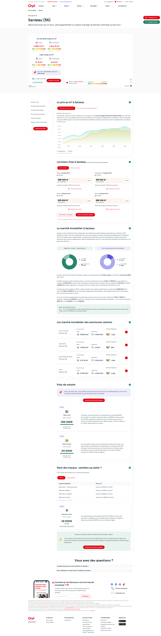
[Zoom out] (131, 82)
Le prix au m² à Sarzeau (70, 102)
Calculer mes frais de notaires (94, 400)
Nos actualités (49, 622)
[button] (94, 566)
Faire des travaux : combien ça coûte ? (79, 467)
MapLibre (127, 86)
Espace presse (86, 624)
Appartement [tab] (71, 477)
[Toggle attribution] (131, 86)
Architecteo (69, 500)
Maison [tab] (61, 477)
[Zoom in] (131, 79)
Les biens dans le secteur (38, 106)
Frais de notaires (36, 118)
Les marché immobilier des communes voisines (84, 322)
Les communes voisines (38, 114)
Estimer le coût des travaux (39, 122)
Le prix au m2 (35, 102)
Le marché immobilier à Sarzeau (76, 228)
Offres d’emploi (86, 628)
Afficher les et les (76, 82)
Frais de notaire (66, 384)
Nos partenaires (69, 617)
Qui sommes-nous (87, 622)
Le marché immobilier (37, 110)
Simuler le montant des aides (94, 547)
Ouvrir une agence (87, 626)
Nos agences (86, 620)
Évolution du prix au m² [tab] (66, 108)
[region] (80, 61)
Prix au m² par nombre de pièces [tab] (87, 108)
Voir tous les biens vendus (85, 214)
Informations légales (106, 622)
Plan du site (103, 620)
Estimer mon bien (54, 80)
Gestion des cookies (106, 630)
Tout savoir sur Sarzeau (66, 214)
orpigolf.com (67, 620)
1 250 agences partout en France (36, 1)
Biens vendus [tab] (63, 168)
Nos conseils (49, 620)
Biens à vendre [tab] (75, 168)
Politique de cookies (106, 628)
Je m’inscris (85, 596)
